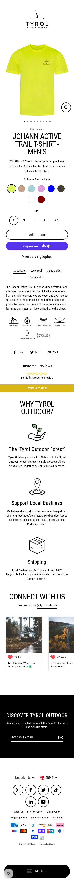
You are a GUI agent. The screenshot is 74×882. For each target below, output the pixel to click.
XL (45, 220)
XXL (57, 220)
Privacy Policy (34, 811)
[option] (37, 80)
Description (19, 270)
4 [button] (35, 122)
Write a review (37, 388)
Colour (37, 179)
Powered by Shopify (47, 844)
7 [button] (44, 122)
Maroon (41, 199)
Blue (51, 189)
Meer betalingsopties (37, 256)
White (31, 199)
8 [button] (47, 122)
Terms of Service (39, 817)
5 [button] (38, 122)
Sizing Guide (53, 270)
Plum (41, 189)
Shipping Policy (19, 817)
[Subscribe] (60, 737)
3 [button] (31, 122)
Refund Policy (53, 811)
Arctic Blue (31, 189)
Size (37, 210)
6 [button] (41, 122)
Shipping (28, 166)
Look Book (36, 270)
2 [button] (28, 122)
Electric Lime (11, 189)
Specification (37, 277)
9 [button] (50, 122)
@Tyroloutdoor (47, 605)
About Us (18, 811)
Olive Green (61, 189)
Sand (21, 189)
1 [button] (25, 122)
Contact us (57, 817)
